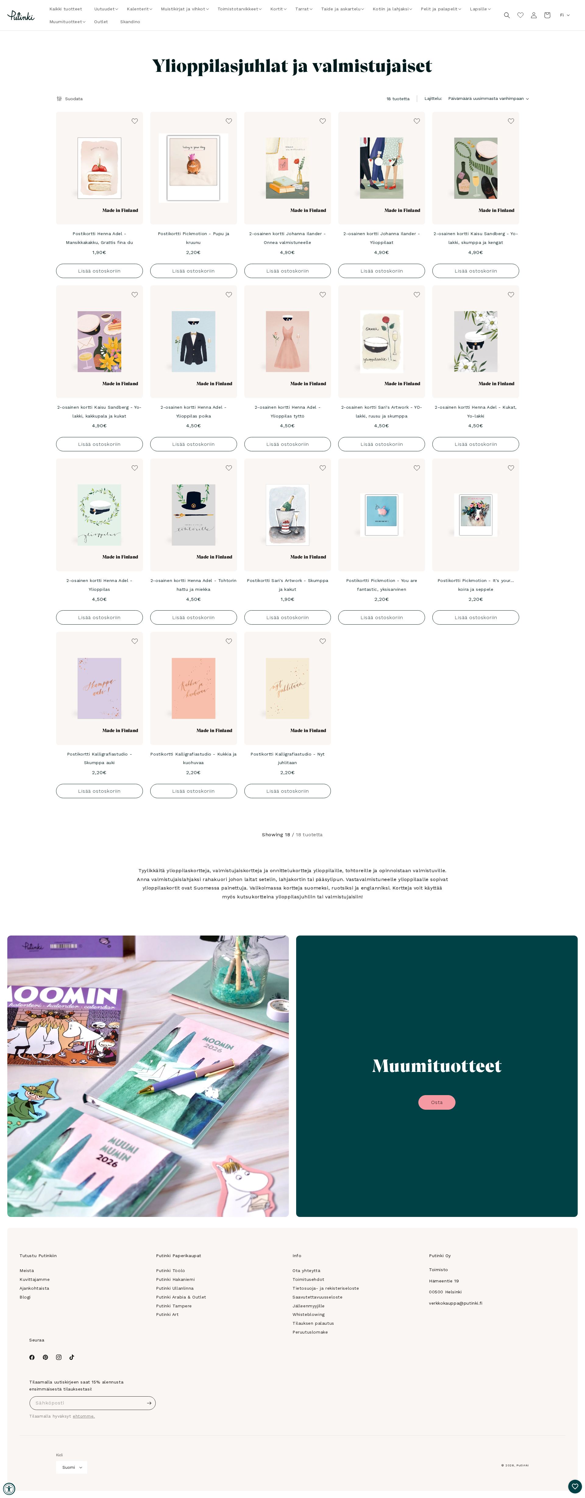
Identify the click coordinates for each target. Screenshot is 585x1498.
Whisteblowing (308, 1314)
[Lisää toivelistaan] (134, 121)
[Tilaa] (149, 1403)
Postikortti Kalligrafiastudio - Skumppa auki (99, 758)
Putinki (522, 1465)
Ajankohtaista (34, 1288)
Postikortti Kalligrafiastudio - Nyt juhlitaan (287, 758)
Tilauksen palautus (313, 1323)
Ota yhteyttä (306, 1270)
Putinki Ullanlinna (175, 1288)
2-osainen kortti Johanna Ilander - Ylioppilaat (381, 238)
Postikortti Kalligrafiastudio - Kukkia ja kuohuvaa (193, 758)
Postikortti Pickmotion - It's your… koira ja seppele (476, 585)
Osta (437, 1102)
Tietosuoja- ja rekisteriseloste (325, 1288)
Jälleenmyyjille (308, 1305)
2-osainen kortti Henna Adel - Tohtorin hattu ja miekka (194, 585)
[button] (104, 8)
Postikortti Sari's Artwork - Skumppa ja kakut (287, 585)
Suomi (68, 1467)
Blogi (25, 1297)
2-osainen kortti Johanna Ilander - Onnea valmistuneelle (287, 238)
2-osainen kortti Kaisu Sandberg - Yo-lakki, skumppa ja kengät (476, 238)
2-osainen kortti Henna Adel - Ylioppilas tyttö (288, 411)
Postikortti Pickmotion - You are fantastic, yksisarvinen (381, 585)
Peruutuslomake (310, 1332)
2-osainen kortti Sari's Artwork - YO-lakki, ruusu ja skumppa (381, 411)
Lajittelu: (433, 98)
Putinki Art (167, 1314)
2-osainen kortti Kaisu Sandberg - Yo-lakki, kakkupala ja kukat (99, 411)
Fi (562, 14)
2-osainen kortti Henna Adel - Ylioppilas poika (193, 411)
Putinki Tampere (174, 1305)
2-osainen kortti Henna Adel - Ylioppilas (99, 585)
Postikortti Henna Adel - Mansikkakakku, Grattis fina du (99, 238)
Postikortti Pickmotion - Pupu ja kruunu (193, 238)
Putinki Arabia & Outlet (181, 1297)
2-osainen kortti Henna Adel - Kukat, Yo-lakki (476, 411)
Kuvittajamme (35, 1279)
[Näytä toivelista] (520, 15)
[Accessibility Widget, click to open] (9, 1489)
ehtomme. (84, 1416)
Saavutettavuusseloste (317, 1297)
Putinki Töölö (170, 1270)
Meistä (27, 1270)
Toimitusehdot (308, 1279)
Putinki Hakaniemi (175, 1279)
